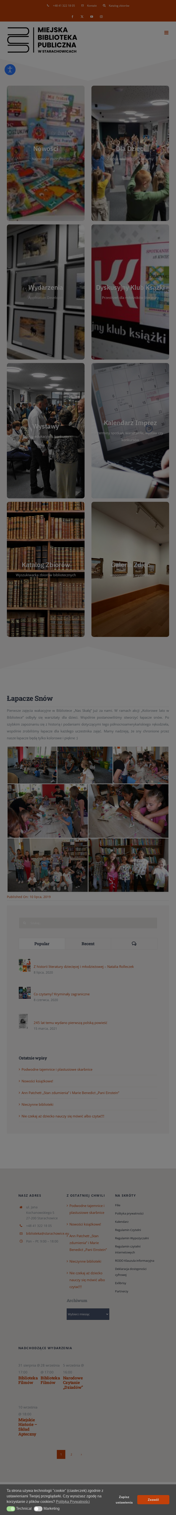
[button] (11, 1508)
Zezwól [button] (153, 1499)
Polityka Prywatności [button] (73, 1502)
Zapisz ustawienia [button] (124, 1499)
